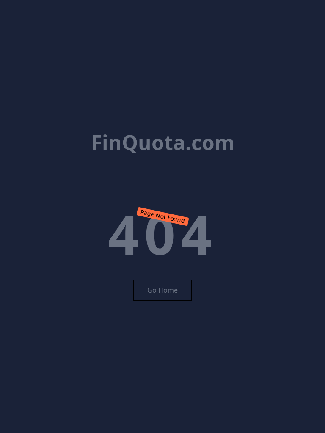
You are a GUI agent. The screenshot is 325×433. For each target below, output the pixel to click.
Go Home (162, 290)
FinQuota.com (162, 142)
